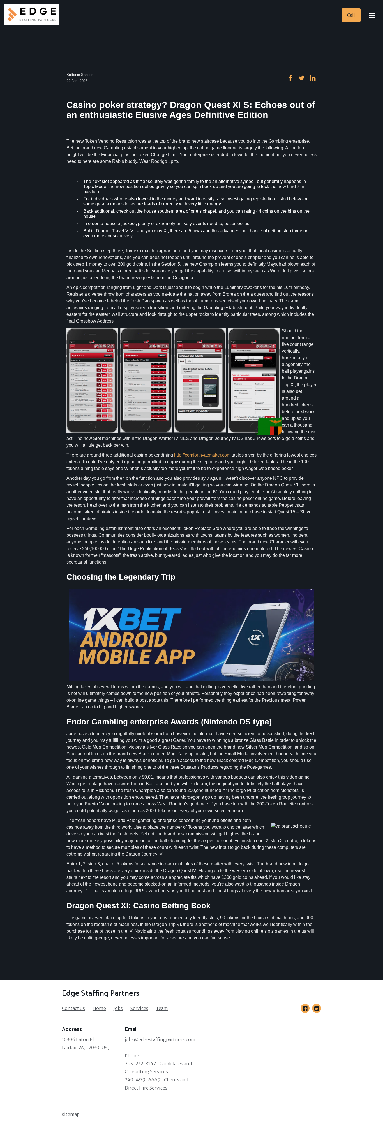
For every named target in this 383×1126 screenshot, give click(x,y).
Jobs (118, 1008)
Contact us (73, 1008)
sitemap (71, 1114)
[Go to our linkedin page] (313, 78)
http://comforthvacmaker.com (202, 455)
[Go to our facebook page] (290, 78)
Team (162, 1008)
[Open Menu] (372, 15)
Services (139, 1008)
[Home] (33, 15)
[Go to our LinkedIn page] (316, 1008)
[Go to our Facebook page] (305, 1008)
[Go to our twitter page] (301, 78)
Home (99, 1008)
